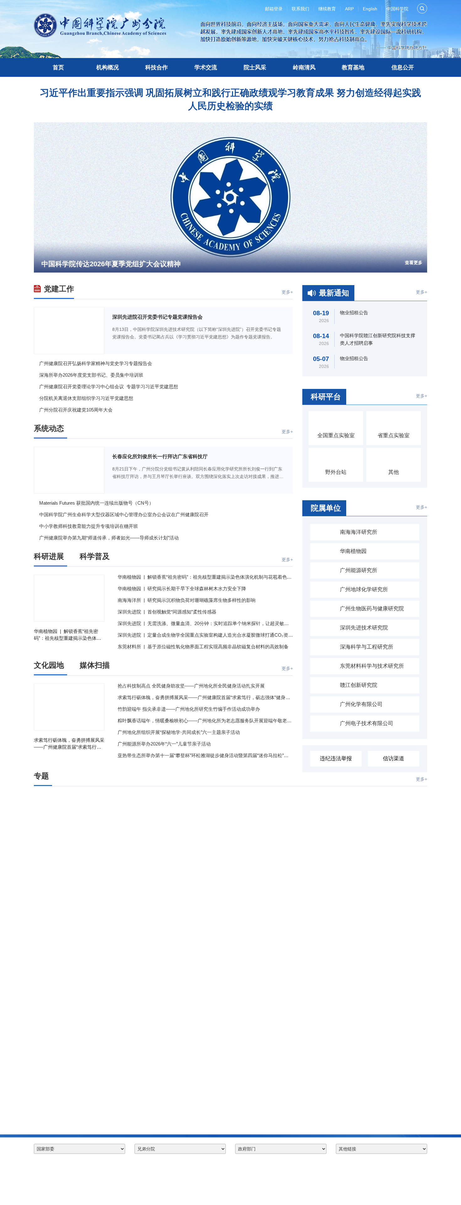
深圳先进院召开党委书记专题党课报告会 (157, 317)
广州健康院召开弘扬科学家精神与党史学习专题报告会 (95, 363)
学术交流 (205, 67)
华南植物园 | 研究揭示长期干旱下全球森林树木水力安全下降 (182, 588)
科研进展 (49, 556)
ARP (349, 8)
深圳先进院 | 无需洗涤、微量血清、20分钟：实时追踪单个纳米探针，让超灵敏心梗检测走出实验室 (205, 623)
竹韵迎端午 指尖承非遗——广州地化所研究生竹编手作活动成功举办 (189, 709)
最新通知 (334, 293)
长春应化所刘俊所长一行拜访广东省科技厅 (160, 456)
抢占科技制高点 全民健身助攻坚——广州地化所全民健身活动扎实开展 (191, 685)
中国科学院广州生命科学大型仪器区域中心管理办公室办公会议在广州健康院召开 (124, 514)
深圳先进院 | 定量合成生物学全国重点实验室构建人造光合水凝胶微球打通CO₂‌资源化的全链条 (205, 635)
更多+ (287, 292)
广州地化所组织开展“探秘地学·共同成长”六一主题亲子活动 (179, 732)
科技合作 (156, 67)
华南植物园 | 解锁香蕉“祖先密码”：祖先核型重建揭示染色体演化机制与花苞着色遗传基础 (67, 635)
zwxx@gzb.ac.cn (88, 1191)
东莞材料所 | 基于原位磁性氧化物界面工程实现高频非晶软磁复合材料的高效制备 (203, 646)
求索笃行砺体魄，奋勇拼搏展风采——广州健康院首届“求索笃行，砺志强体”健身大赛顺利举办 (69, 744)
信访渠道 (393, 759)
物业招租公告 (354, 312)
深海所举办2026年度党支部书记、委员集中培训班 (91, 375)
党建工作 (59, 288)
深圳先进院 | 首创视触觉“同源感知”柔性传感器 (167, 611)
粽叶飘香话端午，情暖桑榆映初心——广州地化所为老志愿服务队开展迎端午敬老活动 (205, 720)
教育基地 (353, 67)
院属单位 (326, 508)
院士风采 (255, 67)
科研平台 (326, 396)
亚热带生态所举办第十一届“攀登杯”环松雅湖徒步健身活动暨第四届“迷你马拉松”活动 (205, 755)
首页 (58, 67)
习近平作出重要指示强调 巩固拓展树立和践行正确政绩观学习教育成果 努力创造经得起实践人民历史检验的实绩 (230, 99)
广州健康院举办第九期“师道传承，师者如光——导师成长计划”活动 (109, 537)
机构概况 (107, 67)
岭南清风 (304, 67)
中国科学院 (397, 8)
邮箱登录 (274, 8)
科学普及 (95, 556)
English (370, 8)
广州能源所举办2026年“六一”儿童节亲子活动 (164, 743)
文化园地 (49, 665)
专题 (41, 776)
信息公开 (402, 67)
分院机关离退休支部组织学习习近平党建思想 (86, 398)
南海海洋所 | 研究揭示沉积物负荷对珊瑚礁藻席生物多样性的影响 (187, 600)
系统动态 (49, 428)
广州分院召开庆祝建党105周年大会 (76, 409)
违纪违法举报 (336, 759)
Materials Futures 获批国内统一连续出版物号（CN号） (96, 503)
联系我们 (300, 8)
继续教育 (327, 8)
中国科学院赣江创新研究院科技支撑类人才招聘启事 (377, 339)
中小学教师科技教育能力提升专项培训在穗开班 (88, 526)
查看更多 (413, 262)
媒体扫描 (95, 665)
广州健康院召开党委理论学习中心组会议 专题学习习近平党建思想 (108, 386)
